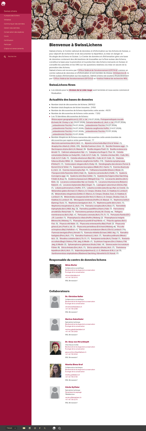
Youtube (24, 428)
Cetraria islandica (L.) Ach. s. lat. (100, 122)
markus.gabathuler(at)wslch (75, 329)
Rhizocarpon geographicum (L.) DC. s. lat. (70, 120)
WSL (54, 428)
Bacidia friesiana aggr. (115, 146)
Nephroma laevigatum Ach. (81, 203)
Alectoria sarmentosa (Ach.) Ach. (66, 143)
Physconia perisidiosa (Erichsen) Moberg (95, 227)
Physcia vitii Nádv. (68, 224)
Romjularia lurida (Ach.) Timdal (104, 239)
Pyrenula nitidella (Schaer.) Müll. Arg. (100, 233)
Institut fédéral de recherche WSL (112, 79)
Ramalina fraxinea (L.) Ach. (86, 236)
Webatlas (7, 20)
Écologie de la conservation (75, 272)
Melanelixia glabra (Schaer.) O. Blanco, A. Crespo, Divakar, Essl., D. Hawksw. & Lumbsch (90, 191)
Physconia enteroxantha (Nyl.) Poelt (95, 224)
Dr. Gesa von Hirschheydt (77, 342)
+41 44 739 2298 (71, 309)
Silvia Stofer (71, 265)
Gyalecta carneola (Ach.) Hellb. (101, 173)
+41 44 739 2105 (71, 377)
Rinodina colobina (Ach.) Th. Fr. (73, 239)
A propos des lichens (12, 16)
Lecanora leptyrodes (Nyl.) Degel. (77, 185)
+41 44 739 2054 (71, 354)
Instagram (35, 428)
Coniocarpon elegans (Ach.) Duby (79, 164)
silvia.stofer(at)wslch (72, 275)
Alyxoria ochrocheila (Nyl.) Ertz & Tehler (102, 143)
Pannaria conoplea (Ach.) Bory (98, 206)
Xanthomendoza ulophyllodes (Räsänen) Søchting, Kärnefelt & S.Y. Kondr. (84, 254)
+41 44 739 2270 (71, 399)
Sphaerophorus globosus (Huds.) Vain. (84, 245)
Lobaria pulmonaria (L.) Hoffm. (68, 188)
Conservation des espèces (14, 32)
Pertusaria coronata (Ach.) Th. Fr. (92, 215)
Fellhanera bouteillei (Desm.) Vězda (105, 170)
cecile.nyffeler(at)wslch (73, 397)
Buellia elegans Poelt (96, 149)
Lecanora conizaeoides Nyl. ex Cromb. (77, 182)
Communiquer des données (14, 24)
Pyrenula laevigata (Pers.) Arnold (66, 233)
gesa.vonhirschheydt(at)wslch (75, 352)
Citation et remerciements (14, 49)
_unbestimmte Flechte (62, 125)
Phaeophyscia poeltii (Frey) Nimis (87, 221)
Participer (7, 44)
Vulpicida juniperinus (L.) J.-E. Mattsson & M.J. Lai (96, 251)
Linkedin (30, 428)
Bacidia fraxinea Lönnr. (91, 146)
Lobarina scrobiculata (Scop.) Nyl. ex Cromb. (106, 188)
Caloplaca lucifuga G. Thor (100, 152)
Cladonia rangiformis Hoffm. (97, 128)
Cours (6, 36)
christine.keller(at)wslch (73, 307)
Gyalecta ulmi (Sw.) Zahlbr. (81, 176)
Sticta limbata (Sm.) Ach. (72, 248)
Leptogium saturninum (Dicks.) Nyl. (111, 185)
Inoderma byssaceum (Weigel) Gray (84, 179)
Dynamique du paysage (73, 392)
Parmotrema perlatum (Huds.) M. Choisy (92, 212)
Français (9, 428)
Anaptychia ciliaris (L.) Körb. (64, 146)
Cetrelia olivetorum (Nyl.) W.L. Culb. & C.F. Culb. (91, 158)
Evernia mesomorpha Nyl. (74, 170)
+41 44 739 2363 (71, 331)
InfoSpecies (118, 73)
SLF (59, 428)
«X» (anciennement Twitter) (45, 428)
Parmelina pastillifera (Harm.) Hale (94, 209)
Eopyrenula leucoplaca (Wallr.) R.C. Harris (91, 167)
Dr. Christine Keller (74, 296)
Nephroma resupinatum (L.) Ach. (66, 206)
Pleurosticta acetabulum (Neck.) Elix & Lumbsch (100, 230)
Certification (8, 40)
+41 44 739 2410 (71, 277)
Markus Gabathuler (74, 319)
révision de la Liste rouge (80, 90)
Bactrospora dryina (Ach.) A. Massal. (67, 149)
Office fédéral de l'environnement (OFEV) (96, 70)
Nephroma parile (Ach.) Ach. (109, 203)
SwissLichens (10, 12)
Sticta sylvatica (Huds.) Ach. (99, 248)
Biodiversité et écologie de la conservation (80, 270)
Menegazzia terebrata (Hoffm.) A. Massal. (91, 200)
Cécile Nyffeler (72, 387)
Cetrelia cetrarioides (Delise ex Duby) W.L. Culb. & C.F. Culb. (87, 153)
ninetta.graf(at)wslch (72, 375)
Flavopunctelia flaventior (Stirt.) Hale (68, 173)
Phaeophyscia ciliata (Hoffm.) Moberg (83, 218)
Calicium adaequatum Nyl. (73, 152)
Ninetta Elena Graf (74, 364)
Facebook (39, 428)
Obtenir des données (12, 28)
